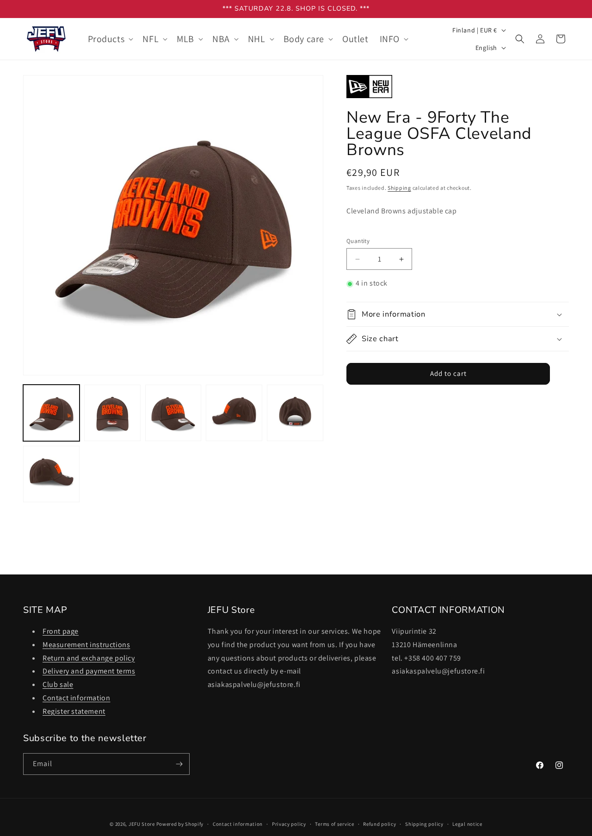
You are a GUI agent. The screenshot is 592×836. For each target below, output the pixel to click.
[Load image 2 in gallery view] (112, 413)
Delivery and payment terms (89, 671)
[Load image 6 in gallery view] (51, 474)
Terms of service (334, 824)
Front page (61, 631)
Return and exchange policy (89, 658)
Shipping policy (424, 824)
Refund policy (379, 824)
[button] (109, 38)
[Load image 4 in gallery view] (234, 413)
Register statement (74, 711)
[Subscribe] (179, 764)
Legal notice (467, 824)
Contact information (76, 698)
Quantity (358, 241)
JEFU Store (142, 824)
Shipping (399, 188)
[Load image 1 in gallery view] (51, 413)
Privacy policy (289, 824)
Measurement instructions (86, 644)
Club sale (58, 684)
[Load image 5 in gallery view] (295, 413)
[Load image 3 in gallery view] (173, 413)
